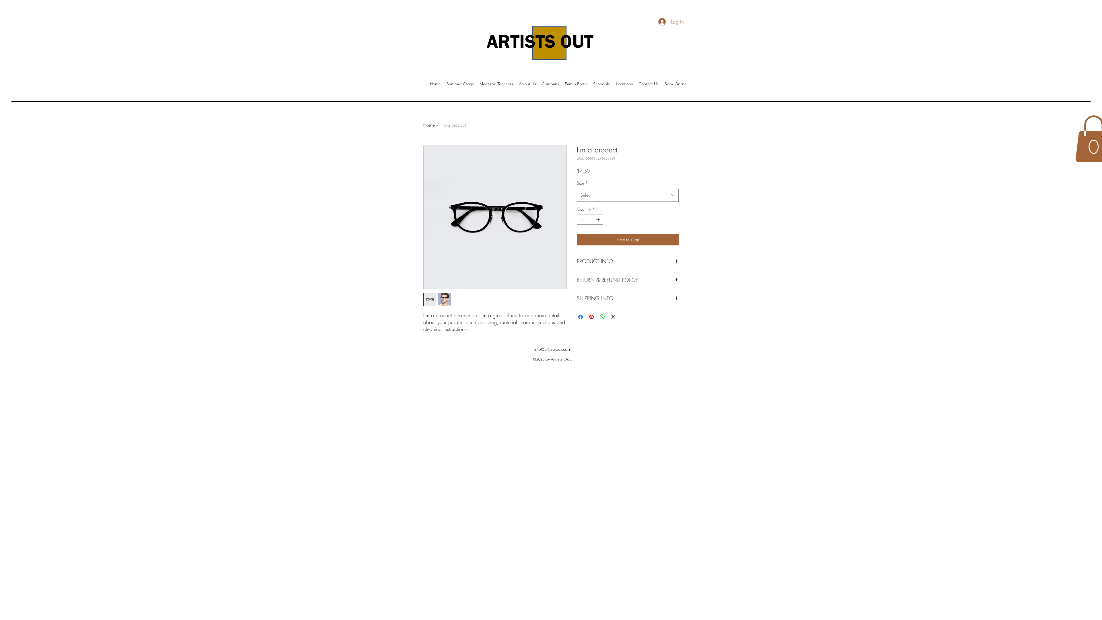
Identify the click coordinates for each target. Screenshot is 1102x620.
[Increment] (598, 219)
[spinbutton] (590, 219)
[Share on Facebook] (580, 316)
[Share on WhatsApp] (602, 316)
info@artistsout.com (552, 349)
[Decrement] (581, 219)
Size (582, 183)
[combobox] (628, 195)
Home (429, 125)
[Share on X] (613, 316)
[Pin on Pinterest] (591, 316)
